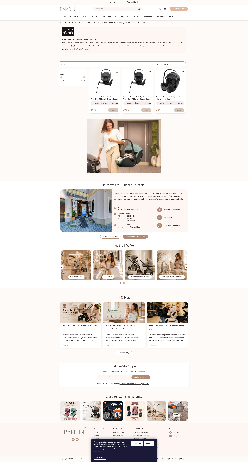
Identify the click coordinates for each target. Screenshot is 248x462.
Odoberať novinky (141, 377)
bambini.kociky (73, 439)
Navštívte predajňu (110, 236)
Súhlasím (149, 443)
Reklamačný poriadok (140, 438)
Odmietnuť (137, 443)
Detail (113, 110)
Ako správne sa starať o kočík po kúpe (80, 325)
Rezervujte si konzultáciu (135, 236)
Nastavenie (99, 457)
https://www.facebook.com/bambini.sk (77, 439)
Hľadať (139, 9)
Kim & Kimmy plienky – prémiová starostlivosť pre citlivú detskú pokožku (123, 327)
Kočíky (96, 432)
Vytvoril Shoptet (161, 459)
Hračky (96, 438)
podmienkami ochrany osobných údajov (134, 384)
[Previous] (61, 267)
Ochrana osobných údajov (141, 435)
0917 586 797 (123, 227)
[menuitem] (63, 17)
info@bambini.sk (135, 227)
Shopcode (184, 459)
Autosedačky (98, 435)
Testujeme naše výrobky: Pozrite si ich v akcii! (166, 327)
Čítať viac (66, 345)
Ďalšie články (124, 353)
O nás (115, 438)
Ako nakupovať (118, 435)
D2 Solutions (174, 459)
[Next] (187, 267)
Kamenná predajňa (119, 432)
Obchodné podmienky (140, 432)
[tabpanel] (76, 265)
